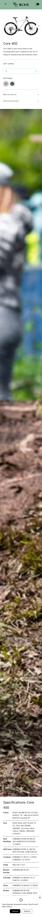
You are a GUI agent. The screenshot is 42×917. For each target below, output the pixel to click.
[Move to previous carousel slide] (3, 25)
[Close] (40, 897)
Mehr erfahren (7, 906)
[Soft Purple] (6, 83)
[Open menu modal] (5, 4)
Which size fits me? (10, 94)
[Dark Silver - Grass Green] (12, 83)
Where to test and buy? (11, 101)
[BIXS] (21, 5)
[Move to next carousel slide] (39, 25)
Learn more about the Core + (14, 787)
